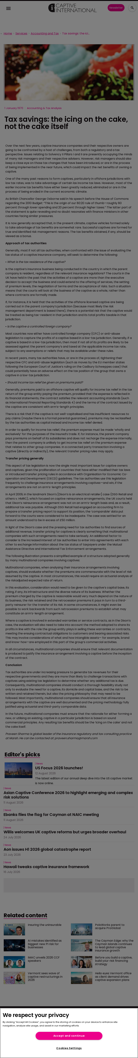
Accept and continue (69, 1036)
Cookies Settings (69, 1048)
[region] (69, 1033)
